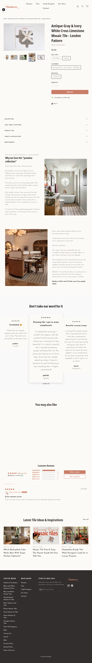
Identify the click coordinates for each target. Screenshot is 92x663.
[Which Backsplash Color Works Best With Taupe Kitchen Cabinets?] (17, 535)
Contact (46, 8)
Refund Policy (8, 647)
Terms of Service (9, 650)
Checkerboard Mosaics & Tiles (9, 598)
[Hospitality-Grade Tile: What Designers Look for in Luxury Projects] (75, 535)
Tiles (37, 4)
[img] (9, 489)
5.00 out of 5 (22, 473)
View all (85, 519)
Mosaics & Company (11, 582)
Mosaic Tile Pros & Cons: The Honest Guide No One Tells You (45, 553)
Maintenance (10, 142)
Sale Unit (54, 54)
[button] (36, 470)
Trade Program (49, 4)
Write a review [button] (75, 472)
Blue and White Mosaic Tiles (9, 593)
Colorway (55, 64)
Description (9, 119)
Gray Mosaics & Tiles (11, 612)
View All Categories (10, 626)
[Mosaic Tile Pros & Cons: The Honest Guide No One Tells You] (46, 535)
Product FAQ (9, 130)
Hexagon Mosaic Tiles (9, 622)
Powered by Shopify (46, 656)
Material (54, 73)
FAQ (5, 640)
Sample (66, 58)
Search (6, 637)
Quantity (54, 82)
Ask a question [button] (75, 476)
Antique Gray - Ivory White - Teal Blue (66, 67)
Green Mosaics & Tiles (9, 616)
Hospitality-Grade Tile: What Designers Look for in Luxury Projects (75, 553)
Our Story (62, 4)
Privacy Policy (8, 643)
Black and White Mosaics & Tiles (9, 587)
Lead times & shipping (13, 125)
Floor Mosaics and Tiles (10, 604)
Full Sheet (56, 58)
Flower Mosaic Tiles (10, 608)
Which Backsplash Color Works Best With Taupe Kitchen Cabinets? (15, 553)
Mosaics (29, 4)
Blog (5, 630)
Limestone (56, 77)
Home (5, 18)
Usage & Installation (13, 136)
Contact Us (7, 633)
